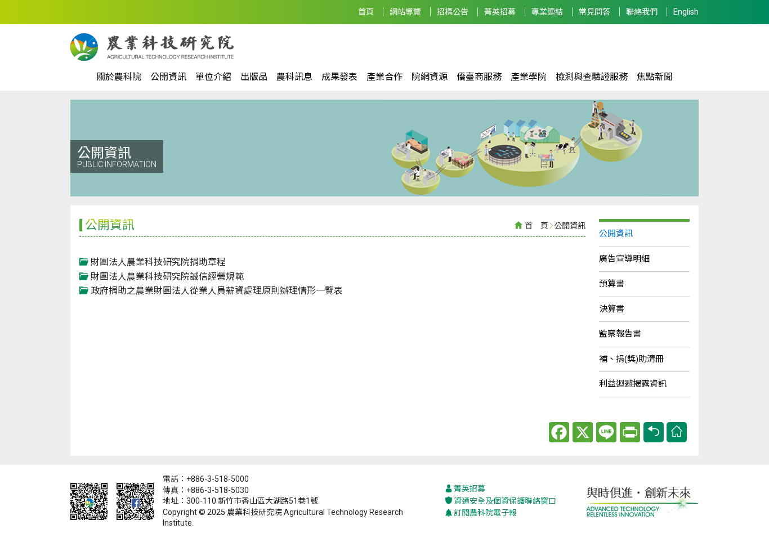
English (686, 11)
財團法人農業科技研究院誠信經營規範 (167, 276)
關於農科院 (118, 76)
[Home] (677, 432)
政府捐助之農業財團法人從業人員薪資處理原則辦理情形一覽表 (217, 290)
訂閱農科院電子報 (485, 512)
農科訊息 (294, 76)
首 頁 (536, 225)
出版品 (253, 76)
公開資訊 (168, 76)
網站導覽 (405, 11)
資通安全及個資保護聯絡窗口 (505, 500)
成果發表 (339, 76)
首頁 (366, 11)
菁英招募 (500, 11)
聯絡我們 (642, 11)
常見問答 (594, 11)
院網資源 (430, 76)
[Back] (653, 432)
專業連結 (547, 11)
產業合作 (384, 76)
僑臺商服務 (479, 76)
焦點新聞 (655, 76)
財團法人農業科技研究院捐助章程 (158, 262)
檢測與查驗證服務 (592, 76)
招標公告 (452, 11)
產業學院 (529, 76)
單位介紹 (213, 76)
